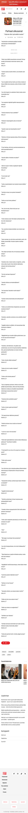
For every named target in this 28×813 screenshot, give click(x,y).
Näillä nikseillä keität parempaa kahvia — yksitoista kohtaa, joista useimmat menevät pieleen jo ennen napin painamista (13, 712)
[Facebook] (17, 9)
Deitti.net (3, 735)
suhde (3, 654)
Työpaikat (4, 782)
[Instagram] (21, 9)
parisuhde (18, 651)
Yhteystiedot (4, 776)
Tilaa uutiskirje (4, 786)
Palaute (4, 792)
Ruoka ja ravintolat (19, 13)
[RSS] (25, 773)
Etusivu (4, 13)
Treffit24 (14, 806)
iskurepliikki (11, 651)
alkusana (4, 651)
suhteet (9, 654)
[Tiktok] (25, 9)
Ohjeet (4, 789)
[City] (4, 773)
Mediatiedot (4, 779)
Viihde (10, 13)
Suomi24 (3, 741)
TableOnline (4, 738)
